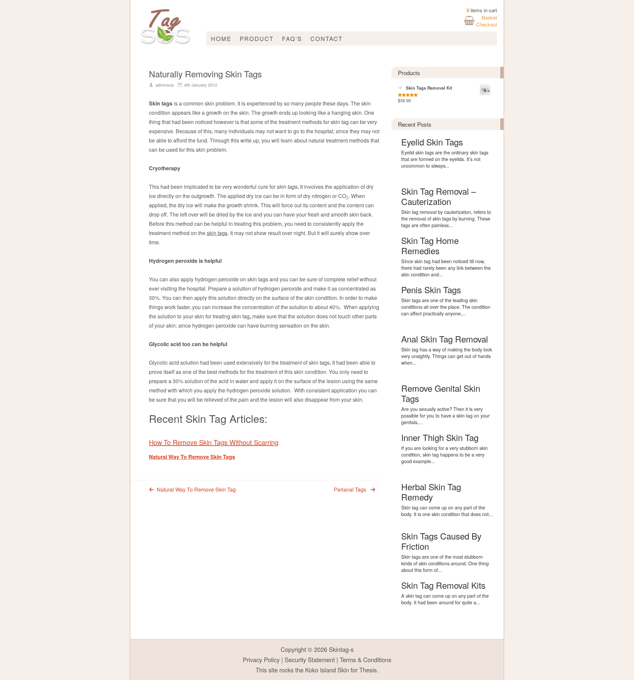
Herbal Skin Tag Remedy (431, 491)
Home (221, 38)
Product (257, 38)
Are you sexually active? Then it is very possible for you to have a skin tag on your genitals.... (445, 415)
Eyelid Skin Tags (432, 142)
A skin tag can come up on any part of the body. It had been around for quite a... (445, 599)
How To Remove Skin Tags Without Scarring (213, 442)
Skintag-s (341, 649)
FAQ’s (292, 38)
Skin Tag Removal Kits (443, 585)
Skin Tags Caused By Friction (441, 541)
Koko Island (320, 669)
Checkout (486, 24)
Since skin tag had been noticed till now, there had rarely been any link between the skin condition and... (446, 268)
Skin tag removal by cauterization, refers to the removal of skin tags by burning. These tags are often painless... (446, 218)
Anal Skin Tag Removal (444, 339)
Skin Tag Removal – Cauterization (438, 196)
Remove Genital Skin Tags (440, 393)
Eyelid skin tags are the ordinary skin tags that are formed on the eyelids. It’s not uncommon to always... (444, 159)
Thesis (368, 669)
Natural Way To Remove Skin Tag (196, 489)
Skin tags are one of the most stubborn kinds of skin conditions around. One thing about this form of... (445, 563)
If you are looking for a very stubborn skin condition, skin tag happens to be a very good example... (444, 454)
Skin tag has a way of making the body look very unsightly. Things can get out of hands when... (446, 356)
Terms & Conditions (365, 659)
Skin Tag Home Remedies (430, 245)
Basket (489, 17)
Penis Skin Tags (431, 289)
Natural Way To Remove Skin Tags (192, 456)
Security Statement (310, 659)
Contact (326, 38)
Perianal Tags (350, 489)
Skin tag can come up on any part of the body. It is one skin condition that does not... (447, 510)
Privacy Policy (261, 659)
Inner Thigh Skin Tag (439, 437)
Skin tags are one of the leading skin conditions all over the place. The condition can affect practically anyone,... (445, 307)
